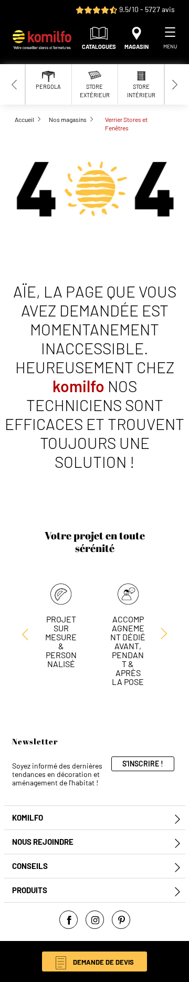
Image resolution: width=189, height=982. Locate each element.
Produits (29, 890)
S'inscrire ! (142, 763)
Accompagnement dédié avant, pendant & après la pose (127, 650)
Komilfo (27, 818)
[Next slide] (174, 84)
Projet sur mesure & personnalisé (61, 641)
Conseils (30, 866)
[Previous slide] (14, 84)
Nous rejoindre (43, 842)
